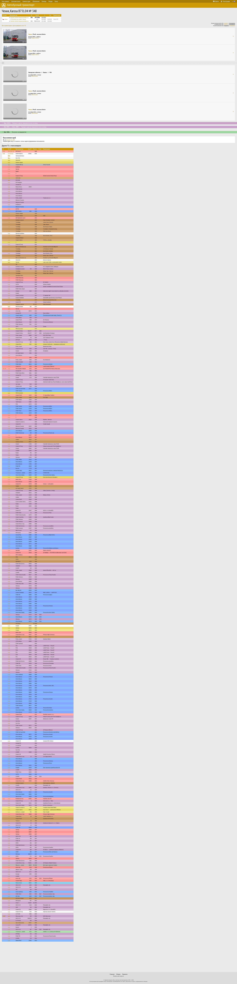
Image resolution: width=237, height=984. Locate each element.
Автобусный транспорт (20, 5)
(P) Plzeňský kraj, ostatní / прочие (18, 19)
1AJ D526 (10, 154)
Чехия (6, 19)
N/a (9, 158)
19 (3, 211)
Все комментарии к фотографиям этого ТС (14, 25)
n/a (9, 160)
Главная (112, 974)
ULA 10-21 (11, 151)
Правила (124, 974)
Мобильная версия (118, 976)
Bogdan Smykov (35, 38)
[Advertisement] (118, 958)
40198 (4, 369)
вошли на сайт (11, 140)
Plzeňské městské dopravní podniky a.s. (19, 17)
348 (4, 151)
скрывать (226, 23)
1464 (4, 530)
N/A (9, 156)
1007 (4, 916)
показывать (232, 25)
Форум (118, 974)
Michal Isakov (35, 76)
